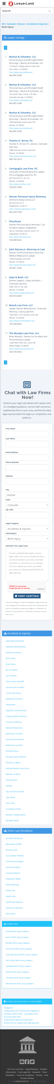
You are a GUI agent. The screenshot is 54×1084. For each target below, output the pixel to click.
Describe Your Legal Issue (17, 546)
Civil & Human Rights (14, 861)
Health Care (11, 896)
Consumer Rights (13, 867)
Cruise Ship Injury (13, 693)
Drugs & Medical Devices (16, 716)
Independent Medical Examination (18, 1020)
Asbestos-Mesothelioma (16, 646)
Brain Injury (11, 664)
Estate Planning (12, 884)
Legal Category (12, 523)
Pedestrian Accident (14, 745)
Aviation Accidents (13, 652)
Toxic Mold (10, 797)
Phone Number (12, 462)
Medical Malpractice (14, 728)
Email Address (12, 452)
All (3, 24)
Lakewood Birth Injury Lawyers (18, 966)
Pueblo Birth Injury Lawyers (17, 972)
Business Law (11, 850)
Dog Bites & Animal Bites (16, 710)
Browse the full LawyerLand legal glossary (21, 1023)
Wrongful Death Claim (13, 1014)
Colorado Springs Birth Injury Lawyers (22, 954)
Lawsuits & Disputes (14, 908)
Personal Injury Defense (16, 757)
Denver (21, 24)
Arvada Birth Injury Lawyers (17, 931)
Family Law (10, 890)
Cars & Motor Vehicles (15, 855)
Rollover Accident (13, 774)
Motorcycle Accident (14, 733)
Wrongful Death (12, 820)
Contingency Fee (31, 1014)
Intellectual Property (14, 902)
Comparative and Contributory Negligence (21, 1011)
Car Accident (11, 675)
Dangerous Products (14, 699)
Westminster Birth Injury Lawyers (20, 983)
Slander (9, 786)
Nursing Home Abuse (15, 739)
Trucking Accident (13, 809)
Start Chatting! (28, 595)
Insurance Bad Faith (12, 1017)
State (8, 499)
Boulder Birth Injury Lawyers (18, 943)
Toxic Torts (10, 803)
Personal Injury (12, 751)
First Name (10, 428)
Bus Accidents (12, 670)
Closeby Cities (12, 924)
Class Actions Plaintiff (15, 681)
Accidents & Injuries (37, 24)
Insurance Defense (14, 722)
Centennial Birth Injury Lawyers (19, 949)
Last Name (10, 438)
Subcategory (11, 533)
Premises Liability (13, 762)
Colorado (11, 24)
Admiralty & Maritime (15, 641)
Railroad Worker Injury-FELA (17, 768)
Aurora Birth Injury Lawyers (17, 937)
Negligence (8, 1008)
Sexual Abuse (11, 780)
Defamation (11, 704)
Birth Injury (10, 658)
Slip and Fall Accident (15, 791)
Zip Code (9, 509)
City (7, 490)
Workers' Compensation (16, 815)
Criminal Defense (13, 873)
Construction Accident (15, 687)
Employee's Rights (13, 879)
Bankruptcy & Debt (14, 844)
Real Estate (10, 913)
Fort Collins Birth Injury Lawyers (19, 960)
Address (9, 476)
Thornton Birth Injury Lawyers (18, 978)
